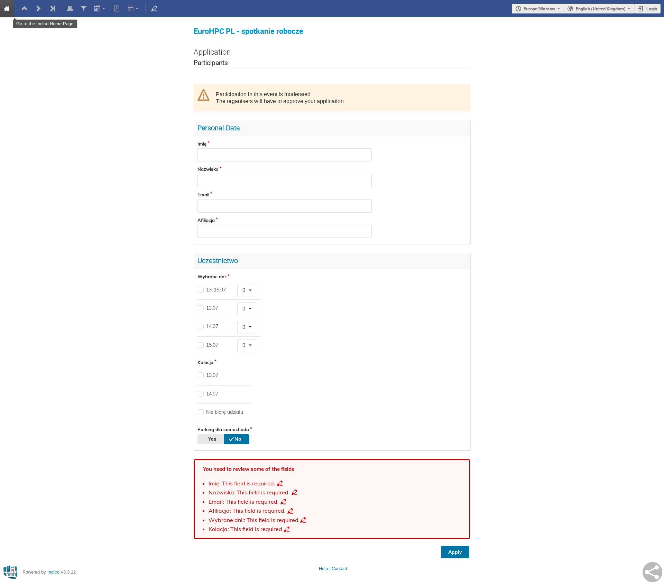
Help (323, 568)
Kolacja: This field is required (245, 529)
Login (651, 9)
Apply (455, 552)
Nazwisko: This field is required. (249, 492)
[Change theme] (134, 8)
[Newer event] (38, 8)
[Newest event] (52, 8)
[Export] (100, 8)
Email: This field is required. (244, 502)
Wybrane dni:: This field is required (253, 520)
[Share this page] (652, 572)
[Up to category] (24, 8)
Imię (201, 144)
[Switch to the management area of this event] (154, 8)
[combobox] (246, 290)
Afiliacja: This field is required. (247, 511)
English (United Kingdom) (601, 9)
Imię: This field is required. (242, 483)
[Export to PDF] (117, 8)
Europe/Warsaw (539, 9)
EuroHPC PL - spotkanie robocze (248, 31)
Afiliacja (206, 220)
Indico (53, 572)
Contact (339, 568)
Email (203, 194)
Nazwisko (208, 169)
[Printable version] (70, 8)
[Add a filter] (83, 8)
